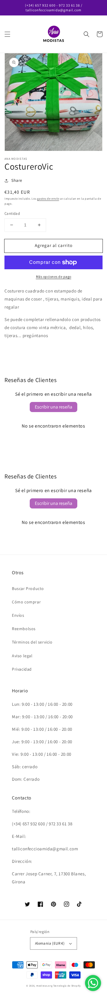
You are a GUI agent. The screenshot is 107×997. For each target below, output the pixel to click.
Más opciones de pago (53, 276)
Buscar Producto (28, 588)
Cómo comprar (26, 602)
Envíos (18, 615)
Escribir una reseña (53, 407)
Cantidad (12, 213)
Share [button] (16, 180)
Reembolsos (24, 628)
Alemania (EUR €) (49, 943)
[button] (7, 34)
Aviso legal (22, 655)
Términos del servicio (32, 642)
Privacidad (22, 669)
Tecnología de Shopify (67, 985)
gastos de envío (48, 199)
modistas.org (44, 985)
